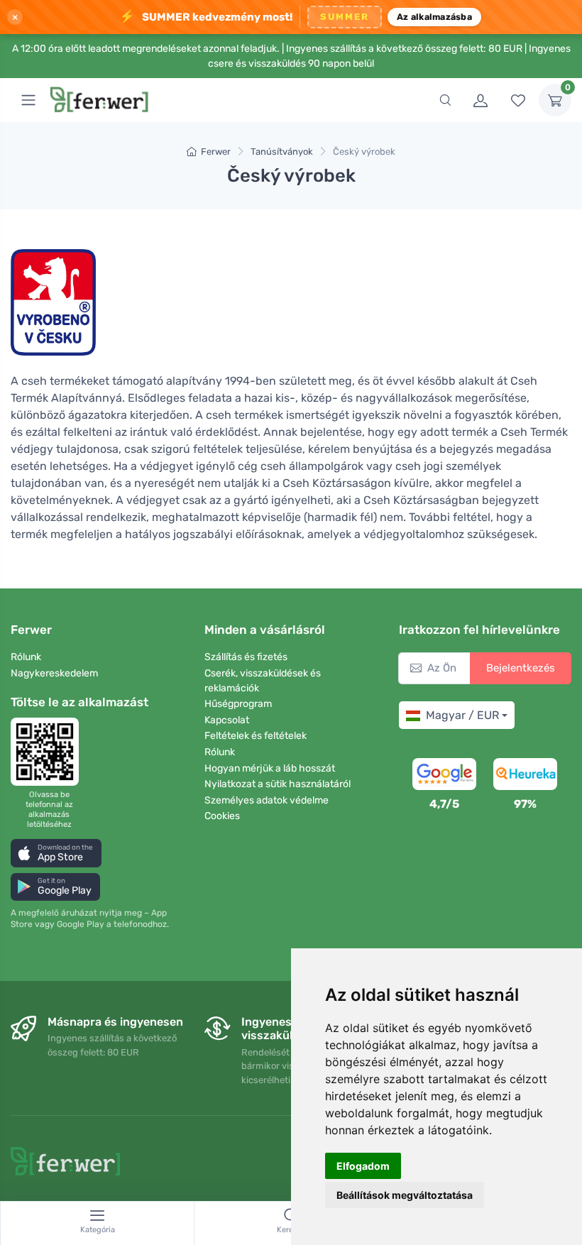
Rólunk (26, 657)
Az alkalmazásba (434, 16)
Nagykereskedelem (54, 673)
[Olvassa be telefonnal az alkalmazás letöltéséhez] (49, 752)
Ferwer (216, 151)
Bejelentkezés (520, 668)
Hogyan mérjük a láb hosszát (269, 768)
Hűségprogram (238, 704)
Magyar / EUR (462, 715)
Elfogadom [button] (363, 1166)
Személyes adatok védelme (266, 800)
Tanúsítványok (282, 151)
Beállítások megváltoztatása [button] (404, 1195)
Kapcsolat (226, 720)
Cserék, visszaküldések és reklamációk (262, 680)
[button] (56, 853)
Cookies (222, 816)
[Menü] (28, 100)
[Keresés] (445, 100)
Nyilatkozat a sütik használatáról (277, 784)
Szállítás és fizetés (245, 657)
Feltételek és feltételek (255, 736)
